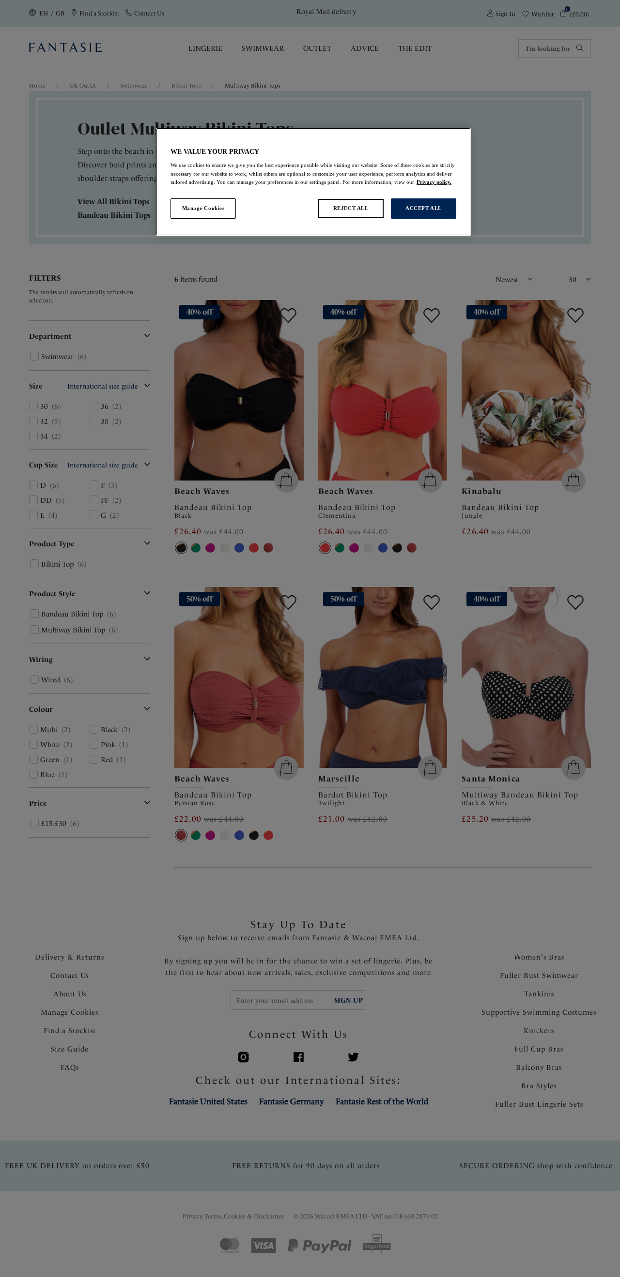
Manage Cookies (203, 208)
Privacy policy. (434, 182)
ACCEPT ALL (423, 208)
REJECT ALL (351, 208)
